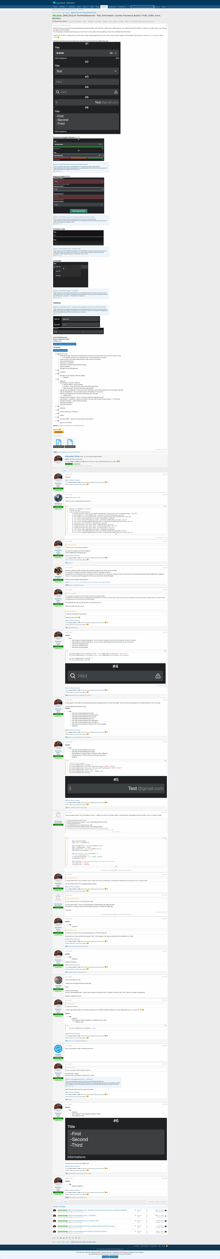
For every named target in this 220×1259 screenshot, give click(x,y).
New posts (112, 7)
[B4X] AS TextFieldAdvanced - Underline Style (67, 249)
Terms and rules (145, 1246)
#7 (166, 632)
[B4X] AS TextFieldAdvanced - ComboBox (66, 291)
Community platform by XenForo (110, 1249)
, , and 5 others (80, 695)
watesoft (58, 1054)
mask (110, 21)
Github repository (148, 21)
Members (122, 7)
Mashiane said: (70, 593)
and (76, 585)
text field (121, 21)
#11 (166, 874)
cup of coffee (114, 870)
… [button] (59, 470)
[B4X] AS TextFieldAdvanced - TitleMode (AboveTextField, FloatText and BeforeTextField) (80, 307)
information (91, 21)
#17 (166, 1045)
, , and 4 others (77, 807)
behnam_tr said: (70, 545)
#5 (166, 567)
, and (77, 946)
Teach (92, 7)
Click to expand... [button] (116, 831)
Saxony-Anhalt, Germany (95, 456)
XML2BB (108, 582)
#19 (166, 1104)
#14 (166, 951)
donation (104, 461)
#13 (166, 918)
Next (65, 470)
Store (78, 7)
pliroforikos (58, 821)
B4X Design (95, 582)
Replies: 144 (66, 25)
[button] (63, 6)
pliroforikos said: (70, 878)
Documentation (102, 582)
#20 (166, 1178)
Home (55, 7)
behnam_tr (58, 503)
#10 (166, 812)
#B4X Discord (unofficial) (58, 9)
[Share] (166, 25)
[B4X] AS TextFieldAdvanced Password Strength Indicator (71, 164)
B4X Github (81, 9)
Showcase (72, 7)
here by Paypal (153, 35)
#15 (166, 977)
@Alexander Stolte (74, 497)
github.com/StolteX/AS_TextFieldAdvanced (71, 425)
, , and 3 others (76, 972)
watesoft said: (69, 1067)
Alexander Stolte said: (71, 898)
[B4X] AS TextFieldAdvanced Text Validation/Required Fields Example (74, 217)
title (131, 21)
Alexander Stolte (60, 21)
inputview (105, 21)
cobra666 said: (70, 1003)
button (79, 21)
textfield (127, 21)
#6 (166, 590)
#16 (166, 1000)
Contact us (136, 1246)
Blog (97, 7)
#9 (166, 742)
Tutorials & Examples (78, 1212)
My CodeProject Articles (86, 582)
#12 (166, 895)
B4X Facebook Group (71, 9)
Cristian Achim (160, 1217)
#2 (166, 474)
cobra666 (58, 986)
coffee (55, 37)
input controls (98, 21)
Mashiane (58, 576)
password (115, 21)
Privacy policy (153, 1246)
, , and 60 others (69, 452)
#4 (166, 541)
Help (159, 1246)
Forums (104, 7)
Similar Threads (138, 21)
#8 (166, 700)
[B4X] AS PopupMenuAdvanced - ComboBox (79, 1079)
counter (84, 21)
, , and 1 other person (79, 737)
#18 (166, 1064)
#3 (166, 494)
